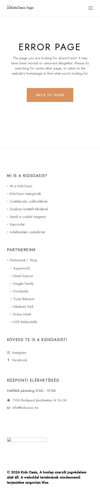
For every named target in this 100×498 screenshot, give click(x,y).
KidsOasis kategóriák (25, 193)
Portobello (21, 291)
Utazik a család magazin (28, 216)
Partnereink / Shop (23, 260)
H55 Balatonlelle (25, 321)
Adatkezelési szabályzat (27, 232)
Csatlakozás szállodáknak (28, 201)
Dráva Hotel (22, 314)
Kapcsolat (17, 224)
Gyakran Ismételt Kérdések (29, 209)
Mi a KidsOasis (21, 186)
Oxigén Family (23, 283)
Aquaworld (21, 268)
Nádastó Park (23, 306)
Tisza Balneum (23, 298)
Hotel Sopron (23, 275)
